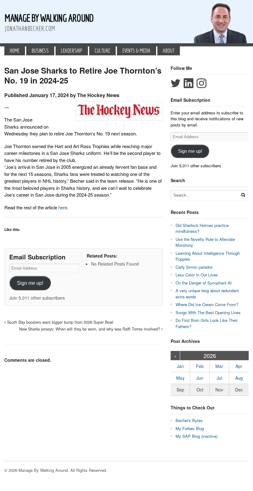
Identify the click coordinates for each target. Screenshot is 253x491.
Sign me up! (30, 283)
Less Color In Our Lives (197, 275)
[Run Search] (243, 195)
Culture (102, 50)
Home (14, 50)
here (62, 207)
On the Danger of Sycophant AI (204, 283)
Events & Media (136, 50)
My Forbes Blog (190, 428)
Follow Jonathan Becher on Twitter (175, 83)
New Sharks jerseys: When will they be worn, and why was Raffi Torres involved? (90, 329)
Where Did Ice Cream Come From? (207, 304)
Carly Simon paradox (194, 267)
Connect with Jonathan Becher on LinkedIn (188, 83)
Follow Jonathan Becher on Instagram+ (201, 83)
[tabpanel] (83, 157)
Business (40, 50)
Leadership (71, 50)
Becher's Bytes (189, 420)
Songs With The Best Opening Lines (208, 312)
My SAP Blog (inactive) (197, 436)
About (168, 50)
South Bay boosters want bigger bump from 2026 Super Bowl (59, 322)
